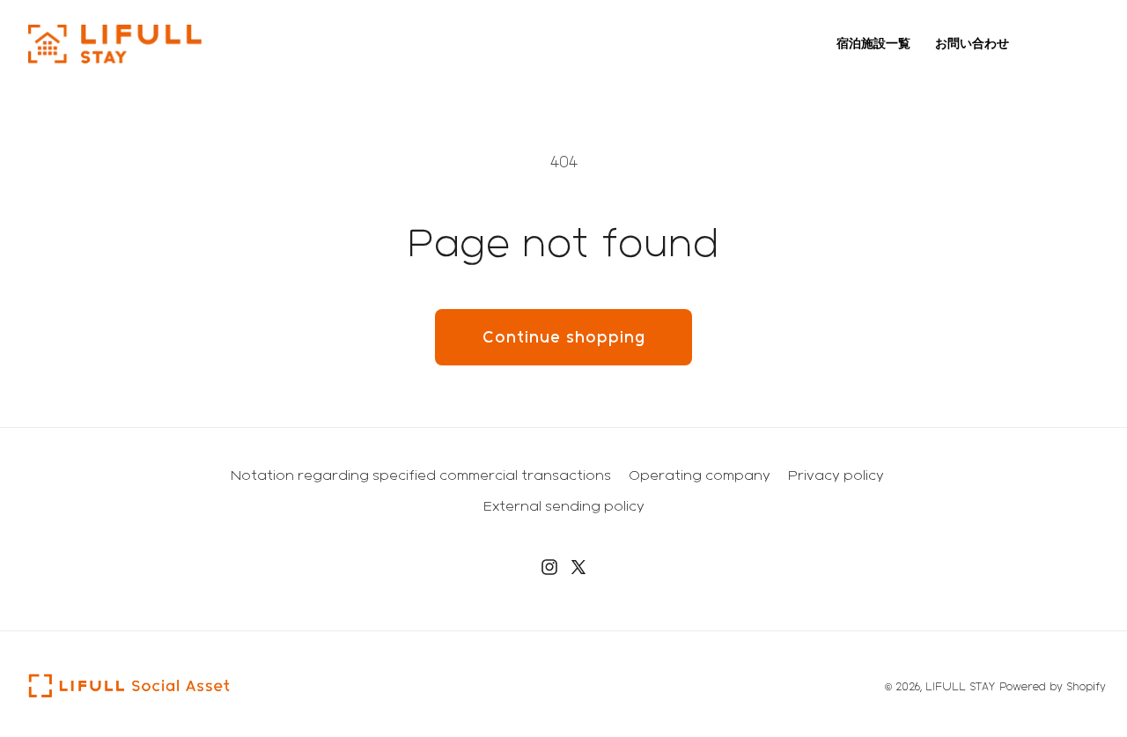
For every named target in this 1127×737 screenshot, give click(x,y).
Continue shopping (563, 336)
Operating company (699, 475)
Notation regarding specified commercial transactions (421, 475)
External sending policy (564, 505)
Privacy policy (836, 475)
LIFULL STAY (960, 686)
